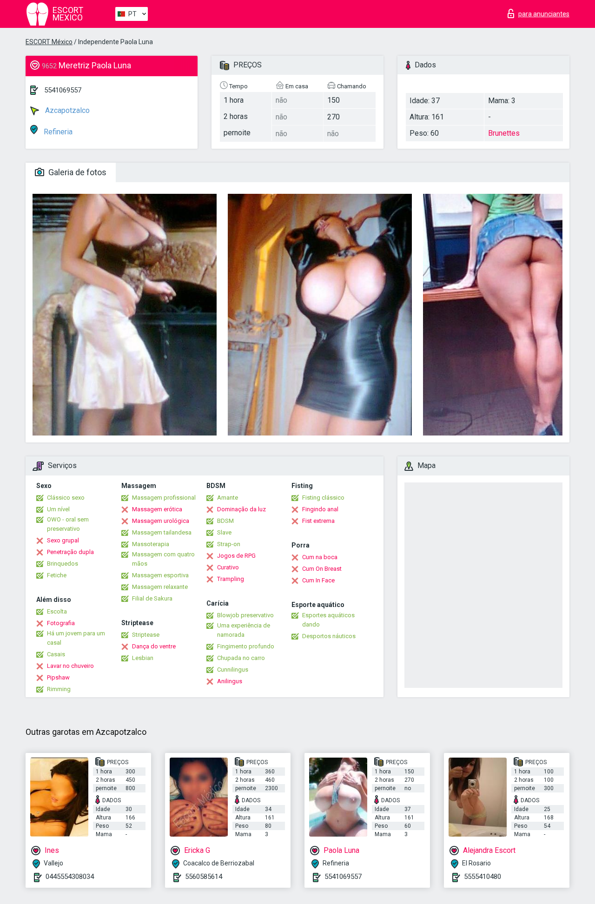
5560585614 (203, 876)
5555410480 (482, 876)
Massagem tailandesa (162, 532)
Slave (224, 532)
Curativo (228, 567)
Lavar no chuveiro (70, 665)
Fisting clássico (323, 497)
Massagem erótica (157, 509)
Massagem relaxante (160, 586)
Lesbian (142, 657)
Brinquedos (62, 563)
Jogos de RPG (236, 555)
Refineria (57, 131)
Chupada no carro (241, 657)
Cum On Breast (322, 568)
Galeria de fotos (76, 172)
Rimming (59, 689)
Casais (56, 654)
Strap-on (228, 544)
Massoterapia (150, 544)
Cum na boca (319, 557)
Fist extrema (318, 520)
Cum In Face (318, 580)
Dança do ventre (154, 646)
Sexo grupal (63, 540)
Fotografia (61, 623)
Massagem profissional (164, 497)
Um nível (58, 509)
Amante (227, 497)
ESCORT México (49, 42)
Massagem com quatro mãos (163, 559)
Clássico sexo (66, 497)
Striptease (145, 634)
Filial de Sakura (152, 598)
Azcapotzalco (66, 110)
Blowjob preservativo (245, 615)
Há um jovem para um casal (76, 638)
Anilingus (229, 681)
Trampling (230, 578)
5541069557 (62, 90)
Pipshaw (58, 677)
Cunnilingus (232, 669)
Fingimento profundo (245, 646)
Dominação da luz (241, 509)
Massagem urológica (160, 520)
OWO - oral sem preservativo (68, 524)
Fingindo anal (320, 509)
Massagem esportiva (160, 575)
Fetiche (56, 575)
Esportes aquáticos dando (328, 620)
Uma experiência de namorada (243, 630)
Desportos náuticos (329, 636)
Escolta (57, 611)
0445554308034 (70, 876)
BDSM (225, 520)
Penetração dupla (70, 551)
